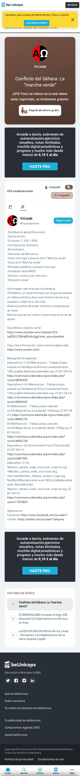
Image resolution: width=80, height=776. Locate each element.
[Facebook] (16, 680)
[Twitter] (8, 680)
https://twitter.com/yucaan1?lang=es (40, 519)
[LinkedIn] (32, 680)
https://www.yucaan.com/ (23, 349)
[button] (40, 604)
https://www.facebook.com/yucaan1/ (44, 515)
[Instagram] (24, 680)
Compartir (55, 187)
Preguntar (64, 195)
